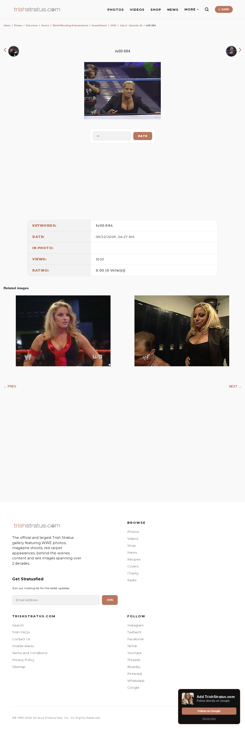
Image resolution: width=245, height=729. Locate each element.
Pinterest (134, 674)
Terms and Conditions (29, 653)
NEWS (172, 9)
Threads (133, 660)
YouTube (134, 653)
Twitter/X (134, 632)
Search (18, 625)
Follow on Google (209, 711)
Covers (133, 566)
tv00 (100, 225)
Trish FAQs (21, 632)
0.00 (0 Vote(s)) (110, 270)
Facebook (135, 639)
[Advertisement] (122, 180)
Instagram (135, 625)
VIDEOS (137, 9)
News (132, 552)
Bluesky (133, 667)
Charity (133, 573)
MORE (190, 9)
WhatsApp (136, 680)
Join (110, 599)
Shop (131, 545)
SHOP (155, 9)
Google (133, 687)
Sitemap (19, 667)
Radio (132, 580)
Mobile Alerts (23, 646)
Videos (132, 538)
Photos (18, 25)
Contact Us (21, 639)
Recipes (133, 559)
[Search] (207, 9)
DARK (225, 9)
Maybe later (209, 718)
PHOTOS (115, 9)
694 (109, 225)
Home (7, 25)
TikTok (132, 646)
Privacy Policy (23, 660)
